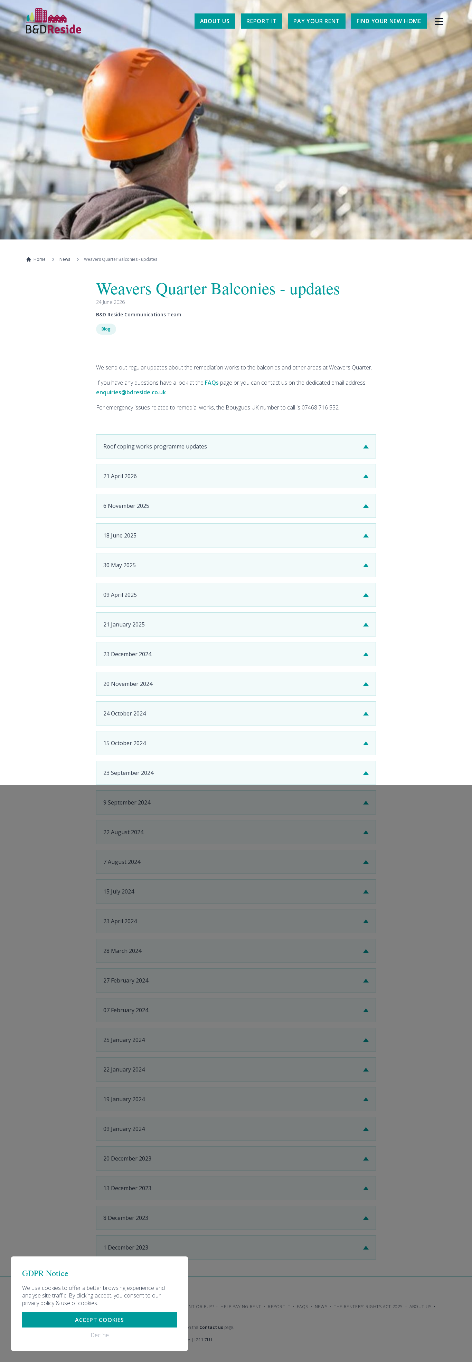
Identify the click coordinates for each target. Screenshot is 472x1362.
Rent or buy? (198, 1307)
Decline (100, 1335)
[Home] (53, 20)
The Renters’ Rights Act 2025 (368, 1307)
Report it (261, 21)
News (64, 259)
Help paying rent (240, 1307)
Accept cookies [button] (99, 1320)
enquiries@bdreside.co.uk (131, 392)
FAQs (212, 382)
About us (215, 21)
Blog (106, 329)
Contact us (211, 1327)
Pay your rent (316, 21)
